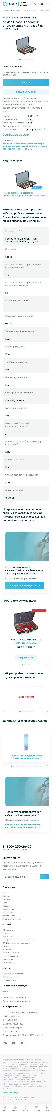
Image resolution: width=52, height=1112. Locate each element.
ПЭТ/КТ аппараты (10, 956)
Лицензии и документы (13, 919)
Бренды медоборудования (14, 998)
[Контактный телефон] (35, 4)
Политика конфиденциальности (16, 1001)
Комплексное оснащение (14, 973)
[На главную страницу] (17, 3)
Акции (5, 991)
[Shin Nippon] (26, 697)
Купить (26, 82)
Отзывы (6, 899)
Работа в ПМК (9, 916)
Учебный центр (9, 980)
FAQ (4, 994)
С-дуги (6, 946)
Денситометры (9, 962)
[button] (20, 59)
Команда (6, 896)
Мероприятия (8, 909)
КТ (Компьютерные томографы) (17, 943)
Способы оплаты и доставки (16, 134)
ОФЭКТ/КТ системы (11, 953)
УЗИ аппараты (9, 930)
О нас (5, 893)
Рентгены (7, 933)
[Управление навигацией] (47, 4)
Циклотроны (8, 959)
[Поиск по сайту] (42, 4)
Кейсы (5, 903)
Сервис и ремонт (10, 977)
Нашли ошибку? (10, 1093)
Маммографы (9, 936)
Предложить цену (26, 91)
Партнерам (7, 912)
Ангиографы (8, 949)
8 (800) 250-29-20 (17, 846)
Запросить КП (26, 657)
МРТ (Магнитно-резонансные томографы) (21, 940)
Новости (6, 906)
